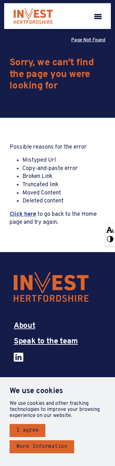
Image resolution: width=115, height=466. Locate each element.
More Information (41, 446)
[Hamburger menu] (98, 16)
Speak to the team (46, 341)
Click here (23, 214)
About (24, 326)
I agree (27, 430)
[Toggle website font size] (110, 229)
